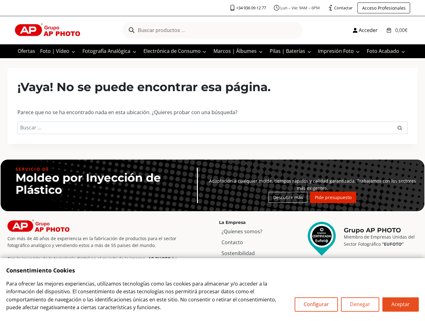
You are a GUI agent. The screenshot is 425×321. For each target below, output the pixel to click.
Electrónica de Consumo (172, 51)
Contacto (232, 242)
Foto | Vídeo (54, 51)
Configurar (316, 304)
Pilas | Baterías (287, 51)
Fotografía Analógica (106, 51)
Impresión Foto (336, 51)
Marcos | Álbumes (235, 51)
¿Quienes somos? (242, 231)
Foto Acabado (383, 51)
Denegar (360, 304)
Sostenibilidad (238, 253)
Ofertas (26, 51)
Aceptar (400, 304)
